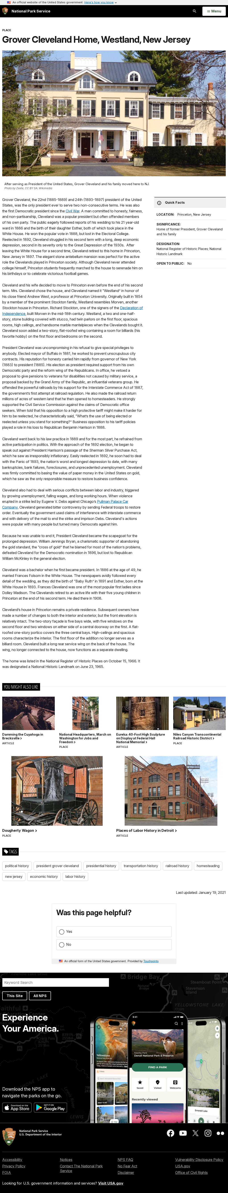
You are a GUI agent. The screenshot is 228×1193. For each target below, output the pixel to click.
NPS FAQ (125, 1159)
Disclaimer (126, 1172)
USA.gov (182, 1166)
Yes (69, 931)
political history (17, 866)
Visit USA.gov (110, 1183)
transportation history (141, 866)
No (68, 944)
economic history (44, 876)
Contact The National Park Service (81, 1168)
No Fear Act (127, 1166)
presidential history (101, 866)
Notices (66, 1159)
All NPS (40, 996)
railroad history (177, 866)
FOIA (6, 1172)
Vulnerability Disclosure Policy (199, 1159)
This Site (15, 996)
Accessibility (12, 1159)
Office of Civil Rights (191, 1172)
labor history (75, 876)
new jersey (13, 876)
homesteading (208, 866)
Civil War (72, 211)
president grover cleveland (58, 866)
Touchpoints (151, 961)
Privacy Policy (13, 1166)
